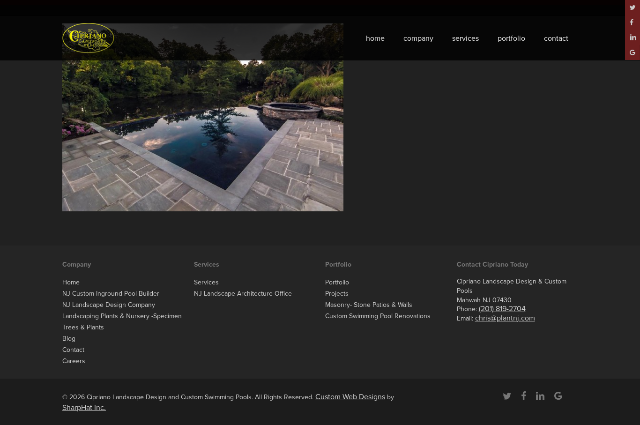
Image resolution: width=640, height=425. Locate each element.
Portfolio (337, 282)
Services (206, 282)
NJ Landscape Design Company (108, 305)
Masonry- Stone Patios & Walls (368, 305)
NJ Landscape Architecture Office (243, 294)
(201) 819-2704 (502, 308)
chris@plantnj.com (505, 318)
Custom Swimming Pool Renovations (378, 316)
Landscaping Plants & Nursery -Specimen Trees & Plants (122, 321)
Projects (337, 294)
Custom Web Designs (350, 397)
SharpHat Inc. (84, 407)
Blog (68, 339)
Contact (73, 350)
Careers (73, 361)
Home (71, 282)
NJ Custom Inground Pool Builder (110, 294)
